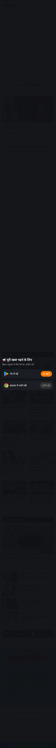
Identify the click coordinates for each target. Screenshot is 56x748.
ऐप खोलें (46, 373)
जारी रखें (46, 385)
